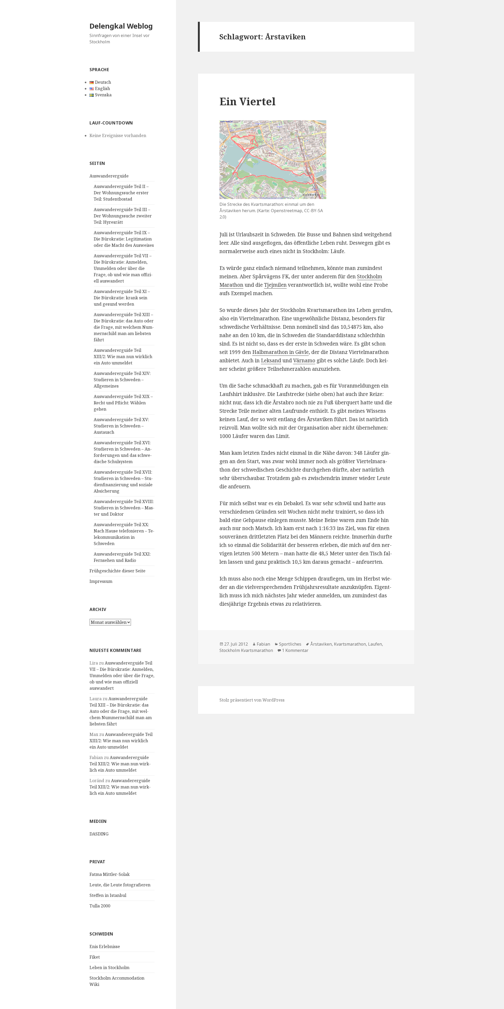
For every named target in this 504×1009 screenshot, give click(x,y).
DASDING (99, 834)
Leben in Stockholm (109, 967)
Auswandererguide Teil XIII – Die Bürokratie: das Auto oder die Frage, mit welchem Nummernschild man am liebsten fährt (124, 327)
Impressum (101, 581)
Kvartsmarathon (350, 644)
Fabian (263, 644)
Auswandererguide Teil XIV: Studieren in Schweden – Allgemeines (122, 379)
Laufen (375, 644)
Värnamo (304, 360)
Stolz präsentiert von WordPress (252, 700)
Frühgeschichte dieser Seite (117, 571)
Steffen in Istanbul (108, 895)
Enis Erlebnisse (105, 946)
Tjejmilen (275, 284)
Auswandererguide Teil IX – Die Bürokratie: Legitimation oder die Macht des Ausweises (124, 239)
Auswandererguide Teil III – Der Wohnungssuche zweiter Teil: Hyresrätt (123, 216)
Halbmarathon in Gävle (280, 352)
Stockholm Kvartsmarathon (246, 650)
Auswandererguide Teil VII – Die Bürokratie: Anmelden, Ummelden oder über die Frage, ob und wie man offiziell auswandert (123, 268)
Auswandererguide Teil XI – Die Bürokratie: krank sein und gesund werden (122, 298)
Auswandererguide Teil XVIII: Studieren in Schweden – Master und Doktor (124, 508)
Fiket (95, 957)
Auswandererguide (109, 176)
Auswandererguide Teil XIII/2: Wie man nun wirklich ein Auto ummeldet (123, 356)
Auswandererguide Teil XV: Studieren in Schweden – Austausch (121, 426)
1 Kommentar (295, 650)
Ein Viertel (247, 101)
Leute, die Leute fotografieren (120, 885)
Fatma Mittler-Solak (110, 874)
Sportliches (290, 644)
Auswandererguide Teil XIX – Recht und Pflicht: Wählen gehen (123, 403)
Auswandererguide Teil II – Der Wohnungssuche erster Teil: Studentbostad (121, 193)
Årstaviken (321, 644)
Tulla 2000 (100, 906)
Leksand (271, 360)
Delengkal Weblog (121, 26)
